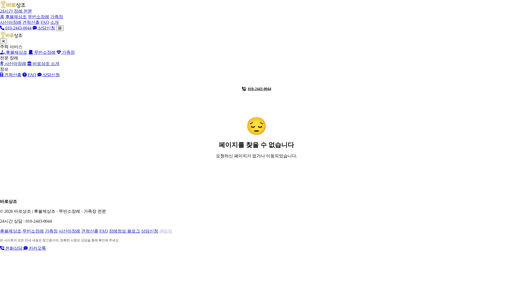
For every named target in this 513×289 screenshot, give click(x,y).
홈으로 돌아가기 (259, 171)
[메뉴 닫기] (3, 41)
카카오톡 (37, 248)
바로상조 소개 (45, 63)
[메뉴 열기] (60, 28)
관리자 (165, 231)
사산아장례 (10, 22)
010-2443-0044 (18, 28)
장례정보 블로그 (124, 231)
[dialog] (256, 63)
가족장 (56, 16)
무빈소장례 (38, 16)
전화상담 (14, 248)
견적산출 (31, 22)
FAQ (45, 22)
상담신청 (46, 28)
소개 (54, 22)
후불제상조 (16, 16)
